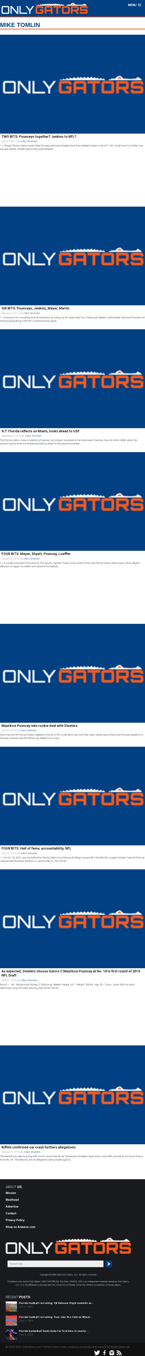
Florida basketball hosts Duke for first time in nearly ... (54, 1331)
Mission (11, 1193)
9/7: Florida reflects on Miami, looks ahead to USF (41, 431)
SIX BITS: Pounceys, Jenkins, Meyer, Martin (35, 308)
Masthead (12, 1199)
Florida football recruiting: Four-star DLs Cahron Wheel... (56, 1317)
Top (136, 1347)
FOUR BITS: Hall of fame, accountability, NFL (36, 848)
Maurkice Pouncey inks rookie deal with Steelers (39, 726)
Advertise (12, 1206)
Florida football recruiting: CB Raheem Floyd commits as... (56, 1303)
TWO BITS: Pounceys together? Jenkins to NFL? (39, 137)
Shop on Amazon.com (20, 1227)
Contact (11, 1213)
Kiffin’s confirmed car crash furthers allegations (39, 1147)
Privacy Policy (15, 1220)
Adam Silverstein (29, 141)
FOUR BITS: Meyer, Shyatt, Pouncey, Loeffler (36, 554)
